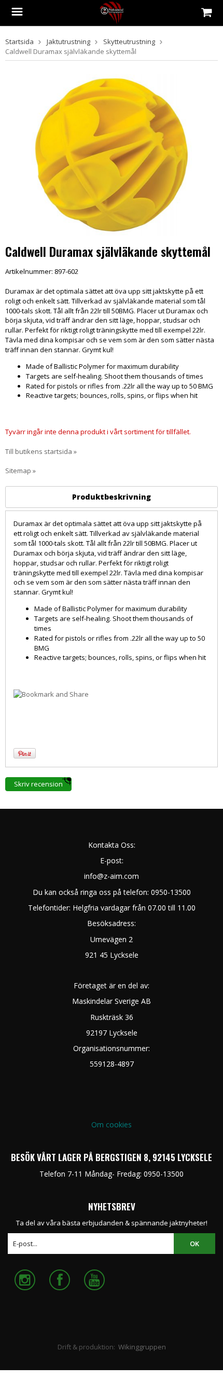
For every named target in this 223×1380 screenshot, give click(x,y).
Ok (194, 1243)
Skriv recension (38, 784)
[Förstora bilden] (111, 154)
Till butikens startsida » (41, 451)
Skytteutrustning (129, 41)
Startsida (19, 41)
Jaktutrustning (68, 41)
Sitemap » (20, 470)
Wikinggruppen (142, 1346)
